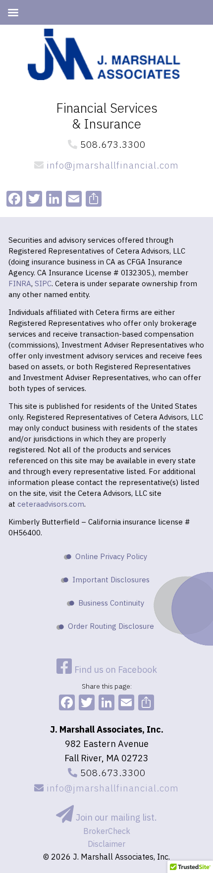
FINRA (19, 283)
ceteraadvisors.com (50, 504)
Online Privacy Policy (111, 556)
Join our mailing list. (115, 817)
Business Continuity (111, 603)
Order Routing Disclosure (111, 626)
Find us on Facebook (114, 669)
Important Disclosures (111, 579)
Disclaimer (106, 844)
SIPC (43, 283)
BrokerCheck (106, 831)
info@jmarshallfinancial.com (111, 165)
